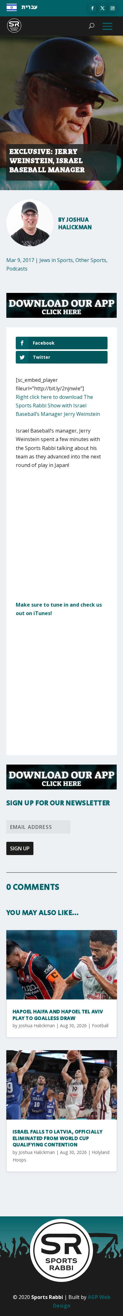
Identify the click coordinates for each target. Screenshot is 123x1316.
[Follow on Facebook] (92, 8)
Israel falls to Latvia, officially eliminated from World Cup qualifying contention (58, 1138)
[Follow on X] (102, 8)
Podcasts (16, 268)
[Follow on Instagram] (112, 8)
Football (100, 1025)
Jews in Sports (56, 260)
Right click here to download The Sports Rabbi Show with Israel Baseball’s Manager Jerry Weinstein (58, 405)
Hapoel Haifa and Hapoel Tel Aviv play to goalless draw (58, 1015)
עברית (29, 7)
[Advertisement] (61, 539)
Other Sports (90, 260)
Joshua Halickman (75, 223)
